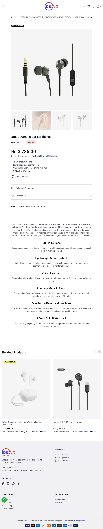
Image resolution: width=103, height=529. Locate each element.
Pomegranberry (80, 521)
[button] (51, 188)
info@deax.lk (63, 458)
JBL (18, 142)
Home (13, 17)
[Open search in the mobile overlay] (83, 6)
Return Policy (7, 506)
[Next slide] (99, 351)
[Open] (3, 6)
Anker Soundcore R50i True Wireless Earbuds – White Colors (23, 423)
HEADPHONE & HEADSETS (30, 17)
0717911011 (63, 454)
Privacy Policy (7, 509)
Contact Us (6, 502)
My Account (60, 499)
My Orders (59, 502)
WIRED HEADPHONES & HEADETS (58, 17)
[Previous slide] (95, 351)
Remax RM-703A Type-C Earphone (68, 422)
